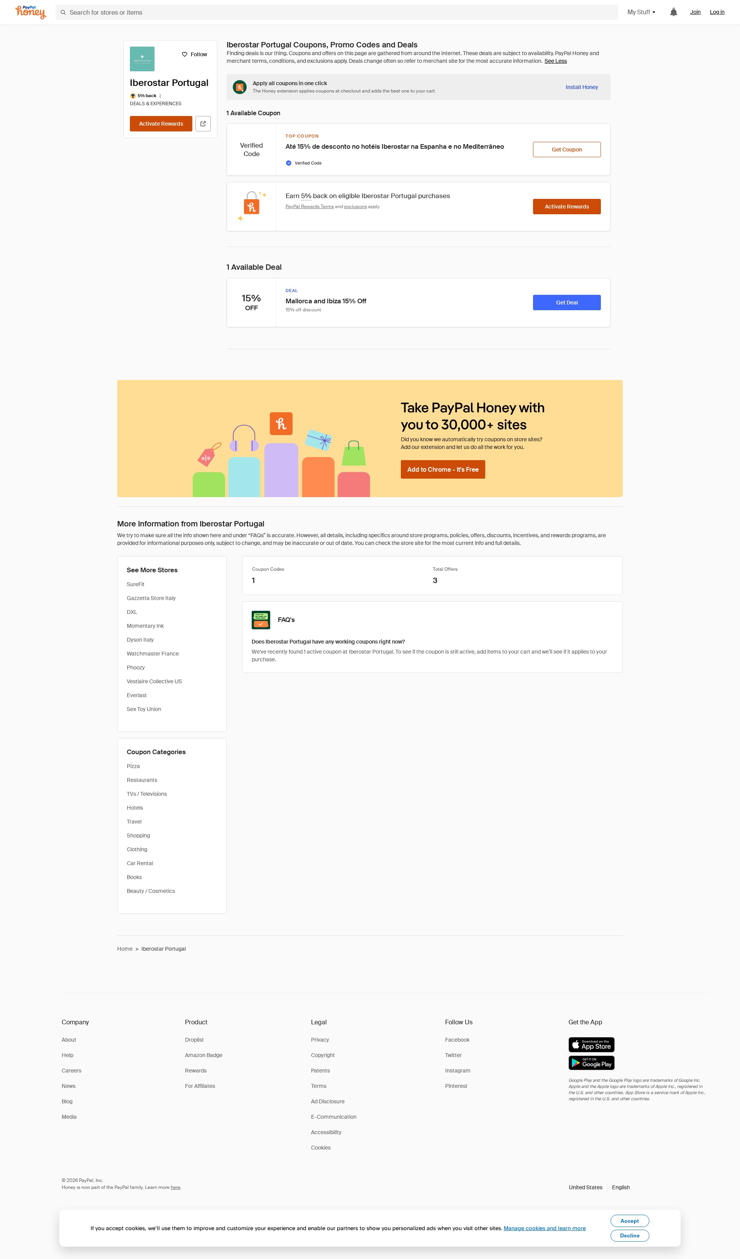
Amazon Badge (203, 1055)
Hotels (135, 807)
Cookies (321, 1147)
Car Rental (140, 863)
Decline (630, 1235)
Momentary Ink (145, 625)
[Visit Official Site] (203, 123)
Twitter (453, 1055)
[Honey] (30, 12)
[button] (599, 1187)
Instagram (458, 1070)
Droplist (194, 1039)
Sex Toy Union (144, 709)
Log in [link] (717, 11)
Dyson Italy (140, 639)
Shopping (138, 835)
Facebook (457, 1039)
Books (134, 877)
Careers (71, 1070)
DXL (132, 611)
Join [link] (695, 11)
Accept (630, 1221)
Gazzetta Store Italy (151, 598)
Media (69, 1116)
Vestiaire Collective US (154, 681)
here (175, 1187)
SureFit (136, 584)
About (69, 1039)
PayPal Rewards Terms (310, 206)
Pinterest (456, 1086)
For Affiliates (200, 1086)
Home (125, 948)
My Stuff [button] (638, 12)
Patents (320, 1070)
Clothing (137, 849)
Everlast (137, 695)
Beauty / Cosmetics (151, 891)
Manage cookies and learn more (545, 1228)
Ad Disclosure (328, 1101)
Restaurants (142, 780)
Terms (318, 1086)
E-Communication (334, 1116)
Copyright (323, 1055)
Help (67, 1055)
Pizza (133, 766)
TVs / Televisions (147, 793)
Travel (134, 821)
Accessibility (326, 1132)
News (69, 1086)
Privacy (320, 1039)
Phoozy (136, 667)
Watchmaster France (153, 653)
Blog (67, 1101)
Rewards (196, 1070)
